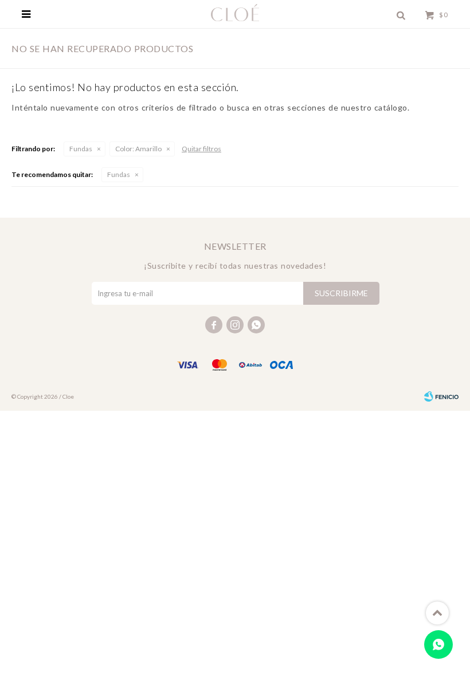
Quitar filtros (201, 148)
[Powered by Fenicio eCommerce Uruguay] (441, 396)
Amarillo (138, 148)
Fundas (80, 148)
